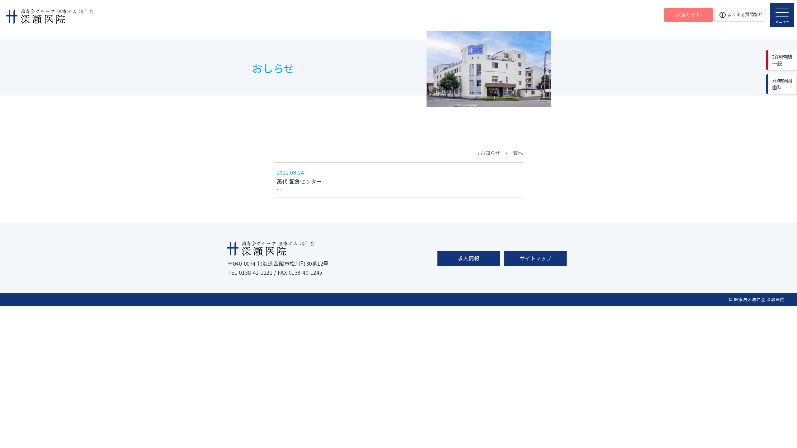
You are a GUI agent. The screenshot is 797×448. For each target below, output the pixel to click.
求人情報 (468, 258)
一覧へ (515, 152)
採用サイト (688, 14)
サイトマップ (535, 258)
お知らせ (490, 152)
